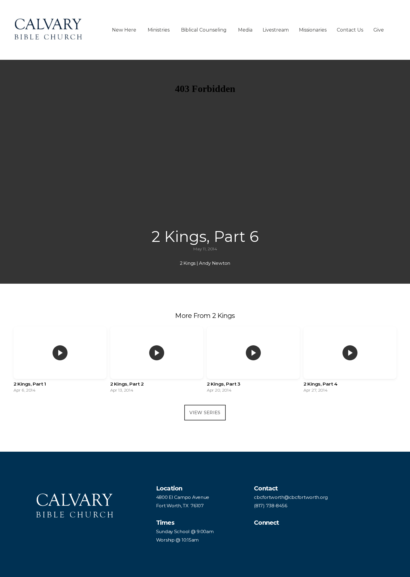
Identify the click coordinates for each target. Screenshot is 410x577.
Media (245, 30)
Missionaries (313, 30)
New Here (124, 30)
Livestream (276, 30)
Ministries (159, 30)
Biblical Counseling (204, 30)
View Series (204, 412)
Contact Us (350, 30)
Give (378, 30)
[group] (60, 361)
